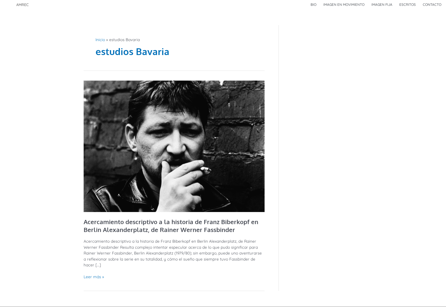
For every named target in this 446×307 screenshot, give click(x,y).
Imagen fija (381, 4)
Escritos (407, 4)
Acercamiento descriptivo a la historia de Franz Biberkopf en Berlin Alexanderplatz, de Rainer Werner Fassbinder (171, 225)
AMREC (22, 4)
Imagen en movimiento (343, 4)
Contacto (432, 4)
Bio (313, 4)
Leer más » (94, 276)
